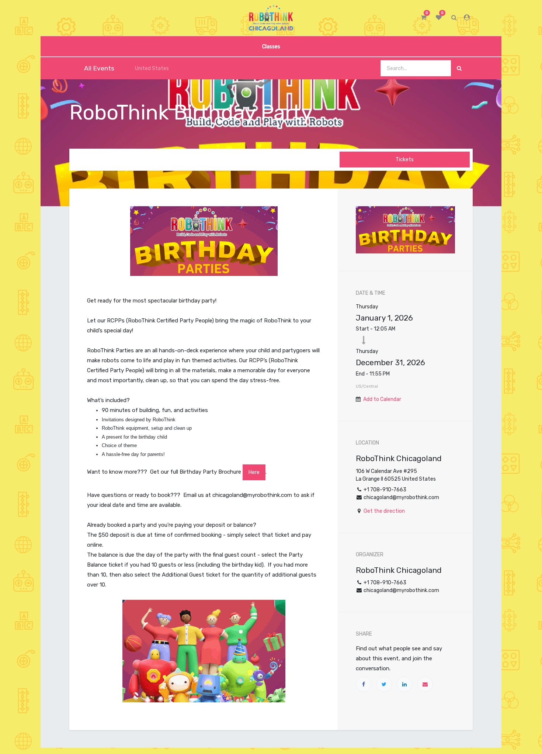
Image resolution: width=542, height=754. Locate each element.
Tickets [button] (405, 159)
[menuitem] (271, 46)
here (254, 472)
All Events (99, 68)
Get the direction (384, 511)
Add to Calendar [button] (382, 399)
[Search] (459, 68)
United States (152, 68)
